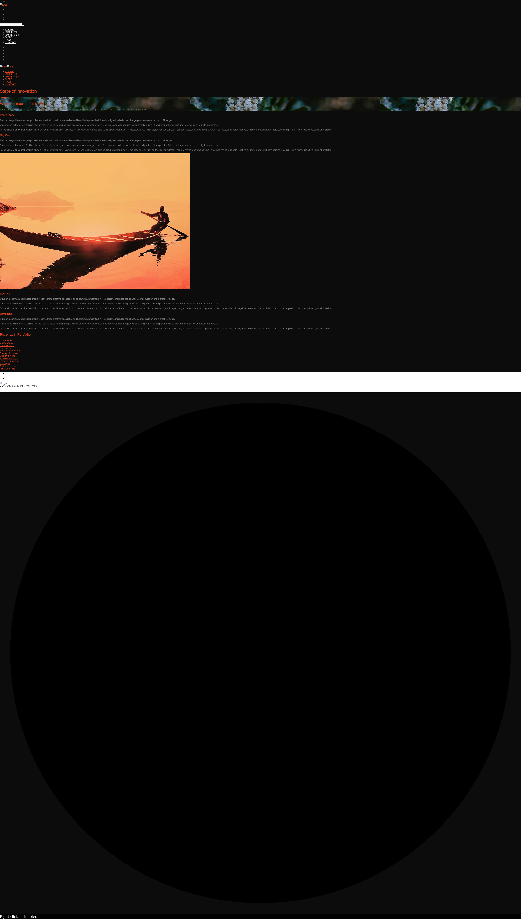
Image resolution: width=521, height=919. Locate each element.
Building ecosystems (10, 350)
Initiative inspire (7, 368)
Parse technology (9, 358)
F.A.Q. (8, 40)
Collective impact (9, 366)
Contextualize (7, 345)
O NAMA (9, 29)
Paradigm (5, 363)
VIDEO (8, 37)
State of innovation (9, 361)
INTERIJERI (11, 32)
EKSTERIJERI (12, 35)
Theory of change (9, 353)
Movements (6, 340)
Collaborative (6, 343)
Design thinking (7, 356)
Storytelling (6, 348)
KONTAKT (10, 42)
